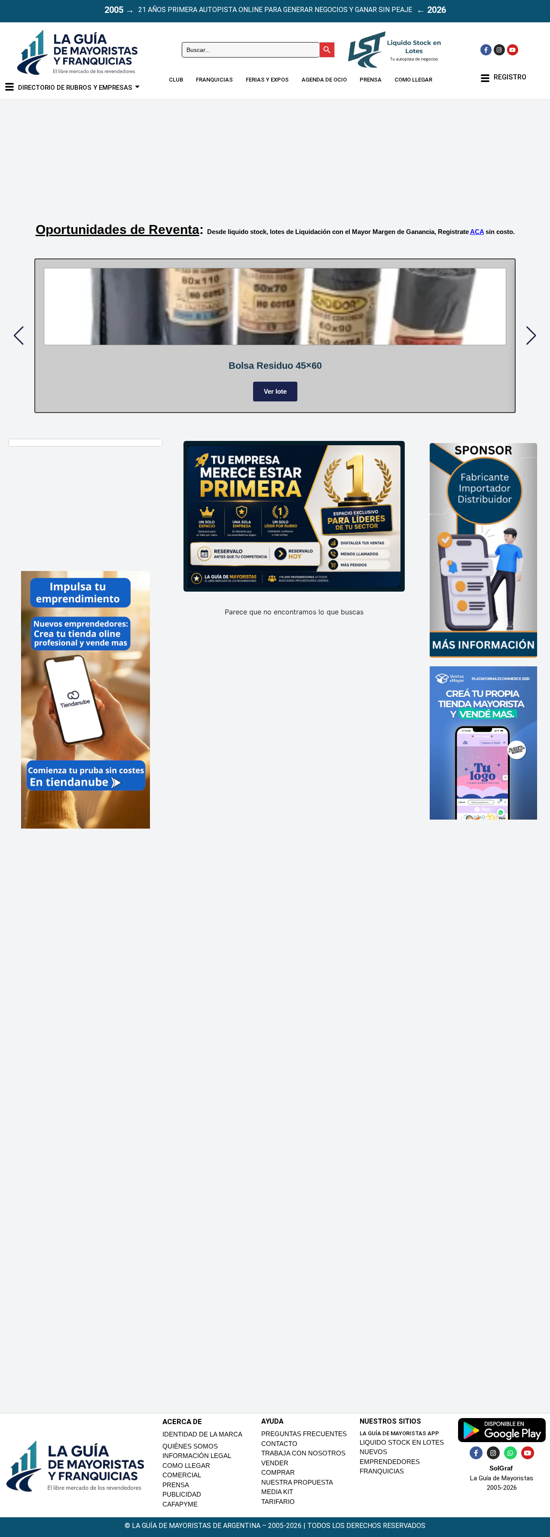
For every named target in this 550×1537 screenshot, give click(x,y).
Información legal (196, 1455)
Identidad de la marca (202, 1434)
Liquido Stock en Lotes (402, 1442)
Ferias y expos (267, 79)
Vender (274, 1463)
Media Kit (277, 1491)
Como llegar (413, 79)
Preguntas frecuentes (304, 1433)
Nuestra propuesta (297, 1482)
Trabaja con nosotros (303, 1453)
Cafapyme (180, 1504)
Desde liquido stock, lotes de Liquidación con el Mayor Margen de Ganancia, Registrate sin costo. (361, 231)
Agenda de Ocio (324, 79)
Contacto (279, 1443)
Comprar (278, 1472)
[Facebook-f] (486, 49)
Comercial (181, 1475)
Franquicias (214, 79)
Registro (510, 77)
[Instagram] (499, 49)
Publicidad (181, 1494)
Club (176, 79)
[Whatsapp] (510, 1452)
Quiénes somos (190, 1446)
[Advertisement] (262, 150)
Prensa (371, 79)
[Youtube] (512, 49)
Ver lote (275, 391)
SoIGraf (501, 1468)
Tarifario (278, 1501)
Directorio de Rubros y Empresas (75, 87)
